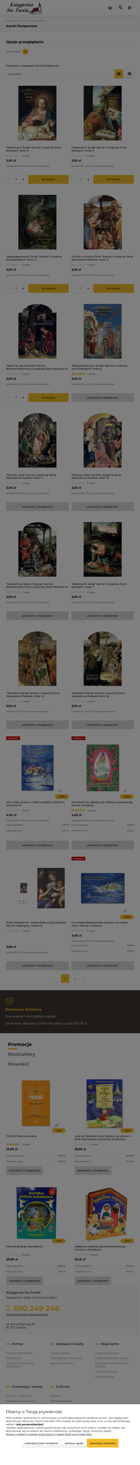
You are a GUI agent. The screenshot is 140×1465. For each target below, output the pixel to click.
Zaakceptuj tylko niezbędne (41, 1443)
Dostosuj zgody (74, 1443)
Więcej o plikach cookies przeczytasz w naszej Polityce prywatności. (49, 1434)
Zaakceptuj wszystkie (103, 1443)
